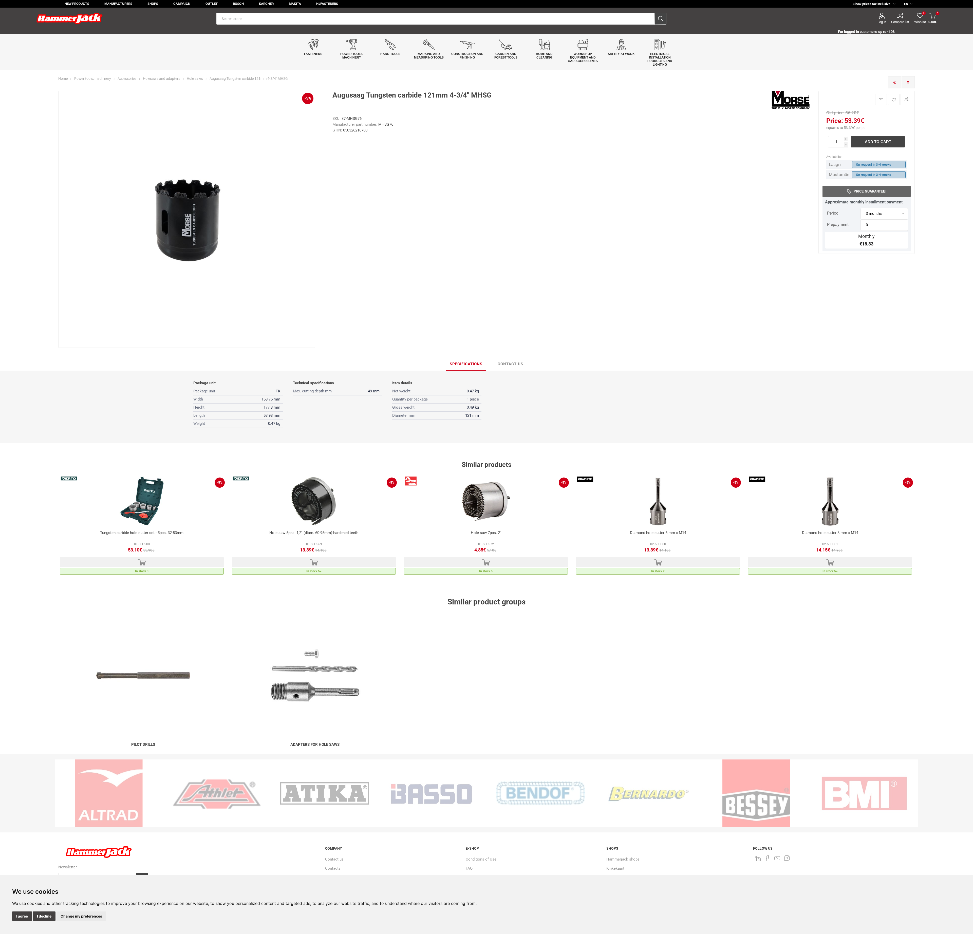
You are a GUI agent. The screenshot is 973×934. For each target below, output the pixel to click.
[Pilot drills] (143, 675)
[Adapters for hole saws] (315, 675)
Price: (834, 120)
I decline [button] (44, 916)
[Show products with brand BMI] (756, 793)
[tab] (466, 364)
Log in (881, 22)
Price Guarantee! (870, 191)
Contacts (333, 868)
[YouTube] (777, 858)
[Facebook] (767, 858)
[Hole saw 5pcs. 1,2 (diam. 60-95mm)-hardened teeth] (313, 501)
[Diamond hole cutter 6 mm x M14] (657, 501)
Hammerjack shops (623, 859)
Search (660, 19)
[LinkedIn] (758, 858)
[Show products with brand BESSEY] (648, 793)
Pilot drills (143, 744)
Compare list (900, 22)
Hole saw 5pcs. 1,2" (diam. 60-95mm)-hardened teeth (313, 532)
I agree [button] (22, 916)
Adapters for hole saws (315, 744)
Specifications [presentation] (466, 364)
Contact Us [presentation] (510, 364)
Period (832, 213)
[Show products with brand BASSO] (324, 793)
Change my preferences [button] (81, 916)
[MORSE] (791, 108)
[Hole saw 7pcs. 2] (485, 501)
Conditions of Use (481, 859)
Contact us (334, 859)
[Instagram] (787, 858)
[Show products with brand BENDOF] (432, 793)
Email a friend (881, 99)
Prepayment (838, 224)
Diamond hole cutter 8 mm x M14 (830, 532)
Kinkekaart (615, 868)
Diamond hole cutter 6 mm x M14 (658, 532)
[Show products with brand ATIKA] (216, 793)
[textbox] (435, 19)
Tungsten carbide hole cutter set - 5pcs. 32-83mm (141, 532)
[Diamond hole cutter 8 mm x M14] (829, 501)
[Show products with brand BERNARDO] (540, 793)
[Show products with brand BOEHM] (864, 793)
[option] (142, 526)
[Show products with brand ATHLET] (108, 793)
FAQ (469, 868)
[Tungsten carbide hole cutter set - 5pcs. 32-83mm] (141, 501)
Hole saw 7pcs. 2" (486, 532)
